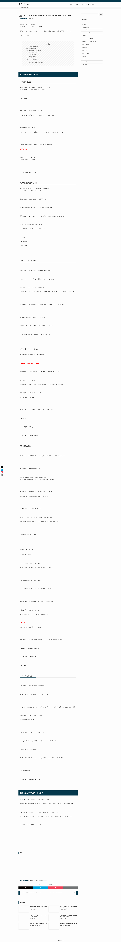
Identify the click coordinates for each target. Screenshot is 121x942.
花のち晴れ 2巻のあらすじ (33, 46)
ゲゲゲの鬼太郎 (86, 32)
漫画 (21, 18)
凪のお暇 (85, 50)
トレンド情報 (86, 44)
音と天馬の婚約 (32, 56)
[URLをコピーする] (70, 887)
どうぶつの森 (86, 27)
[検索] (102, 1)
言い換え (85, 64)
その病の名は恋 (32, 48)
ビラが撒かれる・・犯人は (35, 54)
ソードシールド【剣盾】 (88, 38)
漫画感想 (36, 880)
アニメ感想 (85, 30)
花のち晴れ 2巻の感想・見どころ (34, 62)
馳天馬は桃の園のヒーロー (35, 50)
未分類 (84, 56)
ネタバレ (31, 880)
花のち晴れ (25, 18)
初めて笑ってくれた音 (34, 52)
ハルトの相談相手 (33, 59)
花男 (45, 880)
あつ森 (84, 24)
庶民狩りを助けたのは (34, 58)
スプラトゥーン (86, 35)
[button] (25, 887)
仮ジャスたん (23, 4)
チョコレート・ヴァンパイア (89, 41)
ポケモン (85, 47)
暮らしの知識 (86, 53)
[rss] (100, 1)
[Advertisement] (48, 865)
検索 (101, 14)
